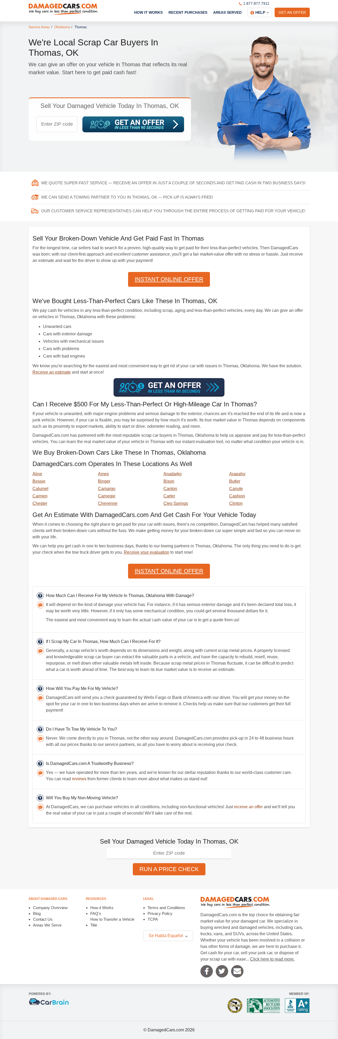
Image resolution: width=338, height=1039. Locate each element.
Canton (170, 488)
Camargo (106, 488)
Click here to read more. (272, 959)
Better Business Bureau (297, 1005)
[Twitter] (222, 971)
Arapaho (237, 474)
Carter (169, 496)
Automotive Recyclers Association (263, 1005)
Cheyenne (108, 503)
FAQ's (95, 913)
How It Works (148, 12)
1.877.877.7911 (256, 3)
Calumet (40, 488)
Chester (39, 503)
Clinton (236, 503)
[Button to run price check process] (133, 124)
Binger (104, 481)
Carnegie (106, 496)
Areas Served (227, 12)
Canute (236, 488)
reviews (79, 779)
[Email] (237, 971)
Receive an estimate (51, 372)
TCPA (153, 919)
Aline (37, 474)
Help (260, 12)
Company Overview (50, 907)
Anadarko (172, 474)
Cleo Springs (175, 503)
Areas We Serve (47, 925)
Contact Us (43, 919)
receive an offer (248, 807)
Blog (37, 913)
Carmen (40, 496)
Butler (234, 481)
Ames (103, 474)
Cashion (237, 496)
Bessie (38, 481)
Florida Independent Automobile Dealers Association (235, 1005)
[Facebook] (206, 971)
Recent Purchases (187, 12)
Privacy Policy (160, 913)
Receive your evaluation (146, 552)
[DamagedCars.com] (63, 9)
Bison (168, 481)
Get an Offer (292, 12)
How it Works (102, 907)
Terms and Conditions (166, 907)
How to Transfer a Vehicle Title (112, 922)
